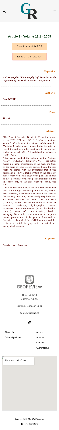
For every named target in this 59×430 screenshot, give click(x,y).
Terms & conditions (31, 424)
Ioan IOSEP (9, 99)
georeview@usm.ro (29, 313)
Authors (40, 337)
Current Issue (42, 348)
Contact (40, 342)
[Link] (29, 322)
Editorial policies (13, 337)
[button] (4, 11)
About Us (9, 332)
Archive (40, 332)
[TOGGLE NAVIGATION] (47, 11)
